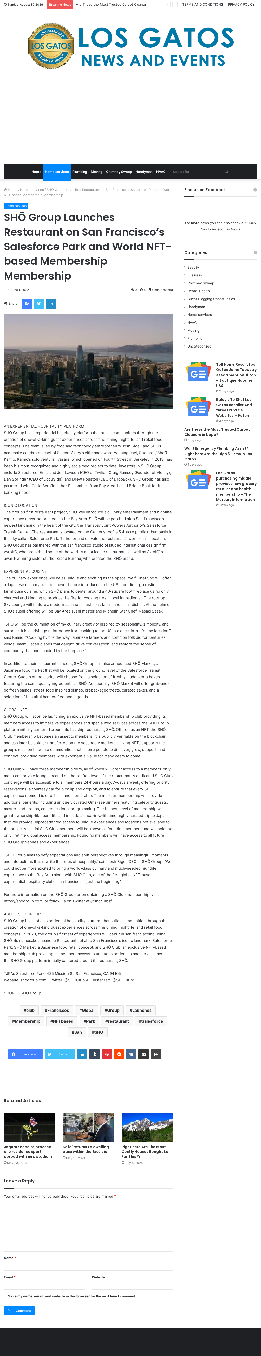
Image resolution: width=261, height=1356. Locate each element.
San (78, 1032)
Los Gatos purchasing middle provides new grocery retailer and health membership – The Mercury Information (236, 486)
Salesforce (152, 1021)
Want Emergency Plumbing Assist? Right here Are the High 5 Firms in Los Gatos (218, 454)
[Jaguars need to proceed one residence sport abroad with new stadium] (29, 1127)
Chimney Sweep (119, 172)
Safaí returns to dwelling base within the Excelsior (86, 1149)
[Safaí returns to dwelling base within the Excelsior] (88, 1127)
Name (10, 1258)
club (30, 1010)
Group (113, 1010)
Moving (96, 172)
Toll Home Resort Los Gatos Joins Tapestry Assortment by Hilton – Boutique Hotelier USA (236, 375)
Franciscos (58, 1010)
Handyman (144, 172)
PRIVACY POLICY (241, 4)
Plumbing (79, 172)
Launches (142, 1010)
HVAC (161, 172)
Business (194, 275)
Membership (27, 1021)
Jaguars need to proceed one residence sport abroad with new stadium (28, 1151)
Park (90, 1021)
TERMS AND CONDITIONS (202, 4)
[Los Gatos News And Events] (130, 45)
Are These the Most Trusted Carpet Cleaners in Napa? (119, 4)
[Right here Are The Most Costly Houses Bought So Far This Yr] (147, 1127)
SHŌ (99, 1032)
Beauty (193, 267)
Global (88, 1010)
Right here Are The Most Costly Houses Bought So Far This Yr (145, 1151)
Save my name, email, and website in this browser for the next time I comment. (72, 1296)
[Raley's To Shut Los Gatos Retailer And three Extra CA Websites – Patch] (198, 406)
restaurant (118, 1021)
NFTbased (63, 1021)
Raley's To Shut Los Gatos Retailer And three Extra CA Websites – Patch (234, 407)
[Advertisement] (130, 118)
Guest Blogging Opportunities (211, 299)
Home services (57, 172)
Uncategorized (199, 346)
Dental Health (198, 291)
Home (36, 172)
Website (98, 1277)
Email (10, 1277)
